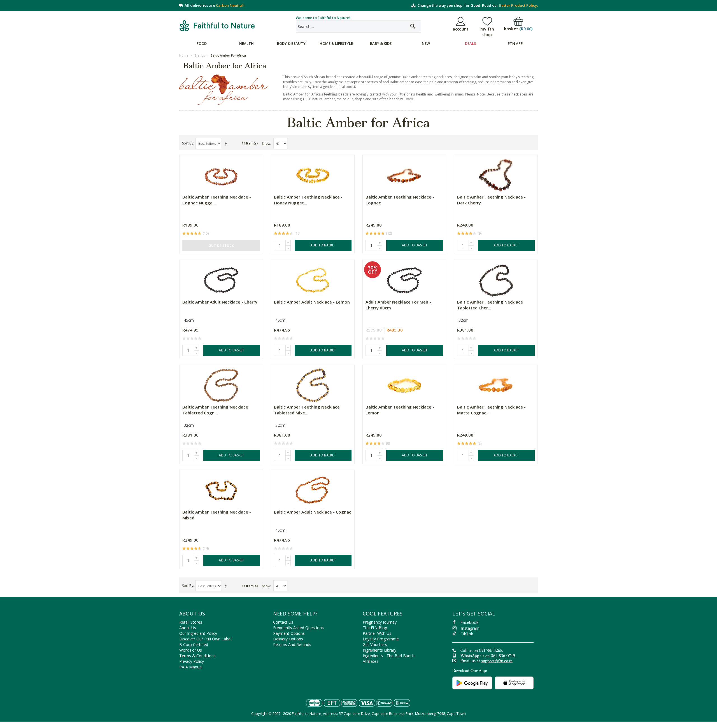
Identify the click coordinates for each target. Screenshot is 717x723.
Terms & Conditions (197, 655)
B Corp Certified (193, 644)
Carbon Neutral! (230, 5)
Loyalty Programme (381, 639)
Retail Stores (190, 622)
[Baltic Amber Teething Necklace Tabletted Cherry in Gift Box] (495, 279)
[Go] (413, 26)
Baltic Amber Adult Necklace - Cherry (219, 302)
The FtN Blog (375, 627)
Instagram (470, 628)
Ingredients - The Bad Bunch (389, 655)
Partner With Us (377, 633)
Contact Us (283, 622)
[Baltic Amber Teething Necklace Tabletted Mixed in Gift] (312, 384)
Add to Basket (323, 245)
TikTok (467, 633)
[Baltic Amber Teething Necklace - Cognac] (404, 174)
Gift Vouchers (375, 644)
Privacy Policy (191, 661)
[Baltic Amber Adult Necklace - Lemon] (312, 279)
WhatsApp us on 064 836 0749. (488, 656)
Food (202, 43)
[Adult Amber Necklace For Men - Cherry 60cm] (404, 279)
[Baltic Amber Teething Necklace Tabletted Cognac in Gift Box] (221, 384)
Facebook (469, 622)
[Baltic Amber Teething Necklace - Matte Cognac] (495, 384)
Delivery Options (288, 639)
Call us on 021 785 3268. (481, 651)
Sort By (187, 143)
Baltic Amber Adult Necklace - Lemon (312, 302)
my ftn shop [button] (487, 31)
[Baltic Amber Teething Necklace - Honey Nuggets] (312, 174)
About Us (187, 627)
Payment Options (289, 633)
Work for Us (190, 650)
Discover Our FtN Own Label (205, 639)
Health (246, 43)
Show (266, 143)
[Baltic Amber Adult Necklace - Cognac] (312, 489)
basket (518, 29)
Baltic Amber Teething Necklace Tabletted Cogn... (215, 410)
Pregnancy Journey (380, 622)
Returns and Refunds (292, 644)
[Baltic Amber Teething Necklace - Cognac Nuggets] (221, 174)
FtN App (515, 43)
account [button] (461, 29)
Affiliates (370, 661)
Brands (199, 55)
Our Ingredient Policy (198, 633)
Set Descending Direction (227, 143)
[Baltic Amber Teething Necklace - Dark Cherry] (495, 174)
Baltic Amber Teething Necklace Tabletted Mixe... (307, 410)
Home (183, 55)
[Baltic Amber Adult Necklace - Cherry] (221, 279)
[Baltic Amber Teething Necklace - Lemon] (404, 384)
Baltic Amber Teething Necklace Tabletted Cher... (490, 305)
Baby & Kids (381, 43)
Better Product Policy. (518, 5)
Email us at (486, 661)
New (426, 43)
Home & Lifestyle (336, 43)
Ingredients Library (379, 650)
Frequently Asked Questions (298, 627)
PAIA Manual (190, 667)
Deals (470, 43)
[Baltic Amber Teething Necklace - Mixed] (221, 489)
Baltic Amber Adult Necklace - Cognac (312, 512)
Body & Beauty (291, 43)
